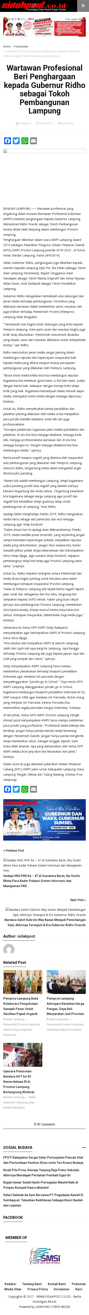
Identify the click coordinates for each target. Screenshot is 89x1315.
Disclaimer (62, 1289)
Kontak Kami (57, 1284)
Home (7, 46)
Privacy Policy (37, 1289)
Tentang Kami (32, 1284)
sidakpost (25, 123)
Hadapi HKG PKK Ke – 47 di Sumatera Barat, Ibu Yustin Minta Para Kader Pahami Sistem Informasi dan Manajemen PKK (41, 881)
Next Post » (78, 900)
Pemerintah (21, 46)
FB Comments (45, 1124)
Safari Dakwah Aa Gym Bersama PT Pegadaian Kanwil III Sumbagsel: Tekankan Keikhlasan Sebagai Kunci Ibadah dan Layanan (43, 1200)
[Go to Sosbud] (84, 1148)
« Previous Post (13, 850)
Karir (79, 1289)
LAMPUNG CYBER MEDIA (53, 1307)
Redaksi (10, 1284)
